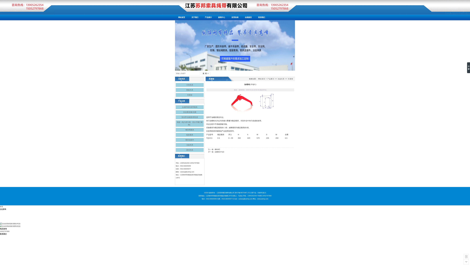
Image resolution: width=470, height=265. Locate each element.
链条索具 (189, 135)
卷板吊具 (189, 90)
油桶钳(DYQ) (219, 152)
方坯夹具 (189, 85)
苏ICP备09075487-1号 (242, 193)
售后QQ (17, 226)
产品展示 (270, 79)
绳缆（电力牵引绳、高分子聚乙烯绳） (190, 123)
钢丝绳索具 (189, 130)
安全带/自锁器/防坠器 (190, 117)
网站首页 (261, 79)
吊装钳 (189, 95)
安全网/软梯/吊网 (189, 112)
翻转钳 (217, 149)
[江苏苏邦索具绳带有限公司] (212, 5)
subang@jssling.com (187, 172)
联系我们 (3, 234)
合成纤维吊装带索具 (189, 107)
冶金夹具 (189, 145)
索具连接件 (189, 140)
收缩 (1, 206)
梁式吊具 (189, 150)
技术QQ (17, 224)
